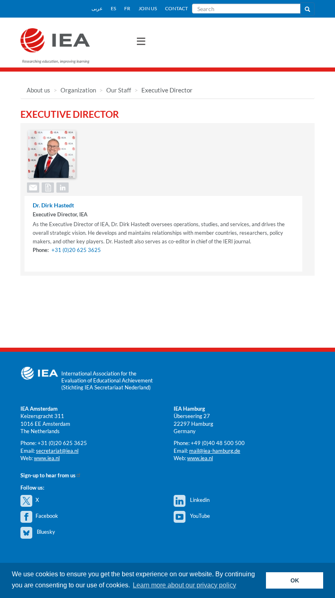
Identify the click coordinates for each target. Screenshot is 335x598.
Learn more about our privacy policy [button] (184, 585)
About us (38, 90)
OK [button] (294, 580)
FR (127, 8)
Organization (78, 90)
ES (113, 8)
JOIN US (147, 8)
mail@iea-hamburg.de (214, 450)
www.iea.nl (47, 458)
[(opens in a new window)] (62, 186)
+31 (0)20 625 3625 (76, 250)
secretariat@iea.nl (57, 450)
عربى (97, 8)
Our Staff (118, 90)
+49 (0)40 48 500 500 (218, 443)
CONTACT (176, 8)
